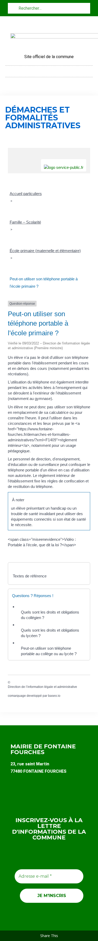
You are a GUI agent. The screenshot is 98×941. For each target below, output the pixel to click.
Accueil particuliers (26, 193)
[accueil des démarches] (49, 151)
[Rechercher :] (49, 7)
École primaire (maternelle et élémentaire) (45, 250)
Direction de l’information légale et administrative (42, 687)
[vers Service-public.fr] (63, 165)
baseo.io (54, 696)
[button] (49, 70)
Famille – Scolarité (25, 222)
